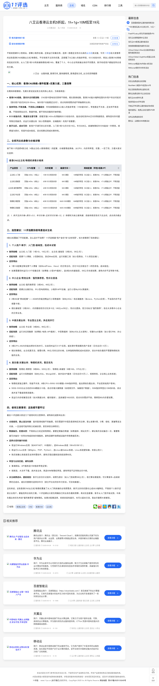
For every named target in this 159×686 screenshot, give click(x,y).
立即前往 (115, 44)
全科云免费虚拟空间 (135, 117)
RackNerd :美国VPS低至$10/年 (139, 85)
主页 (46, 5)
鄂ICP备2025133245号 (117, 680)
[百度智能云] (18, 594)
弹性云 (92, 656)
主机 (71, 5)
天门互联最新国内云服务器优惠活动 (141, 23)
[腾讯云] (18, 539)
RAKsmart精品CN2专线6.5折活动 (140, 63)
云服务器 (80, 545)
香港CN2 (39, 506)
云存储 (97, 545)
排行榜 (107, 5)
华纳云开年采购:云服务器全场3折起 (141, 106)
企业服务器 (90, 573)
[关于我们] (56, 680)
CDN (94, 5)
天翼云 (38, 613)
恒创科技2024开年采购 (136, 102)
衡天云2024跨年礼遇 (135, 97)
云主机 (89, 53)
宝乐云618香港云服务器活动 (138, 42)
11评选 (107, 53)
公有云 (97, 628)
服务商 (59, 5)
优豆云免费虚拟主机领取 (137, 81)
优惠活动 (52, 28)
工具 (120, 5)
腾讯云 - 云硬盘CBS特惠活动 (138, 121)
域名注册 (73, 545)
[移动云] (18, 649)
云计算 (92, 545)
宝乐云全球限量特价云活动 (138, 37)
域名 (83, 5)
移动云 (38, 641)
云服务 (97, 573)
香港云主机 (21, 506)
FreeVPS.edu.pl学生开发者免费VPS (141, 33)
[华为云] (18, 566)
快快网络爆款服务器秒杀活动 (138, 46)
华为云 (38, 558)
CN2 (30, 506)
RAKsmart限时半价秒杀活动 (138, 68)
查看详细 (112, 537)
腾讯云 (38, 531)
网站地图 (103, 680)
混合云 (92, 628)
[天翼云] (18, 622)
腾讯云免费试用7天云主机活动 (139, 93)
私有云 (74, 628)
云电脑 (97, 656)
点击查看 (115, 38)
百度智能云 (41, 586)
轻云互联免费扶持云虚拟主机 (138, 89)
